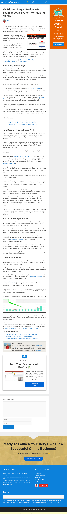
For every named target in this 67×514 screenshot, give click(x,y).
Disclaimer (37, 477)
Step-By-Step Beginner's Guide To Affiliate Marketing (22, 124)
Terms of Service (39, 479)
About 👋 (26, 2)
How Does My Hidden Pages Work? (29, 60)
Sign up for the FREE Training (34, 384)
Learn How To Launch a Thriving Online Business (21, 121)
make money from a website (21, 156)
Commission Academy (16, 239)
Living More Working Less (11, 2)
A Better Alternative (23, 61)
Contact (37, 481)
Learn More (55, 513)
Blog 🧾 (32, 2)
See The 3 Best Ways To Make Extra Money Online (22, 122)
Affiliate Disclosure (40, 475)
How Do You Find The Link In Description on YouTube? (17, 480)
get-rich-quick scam (34, 88)
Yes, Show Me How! (33, 459)
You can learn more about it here (29, 328)
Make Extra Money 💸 (42, 2)
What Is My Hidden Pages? (10, 60)
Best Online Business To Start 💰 (58, 2)
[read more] (38, 350)
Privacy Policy (38, 473)
